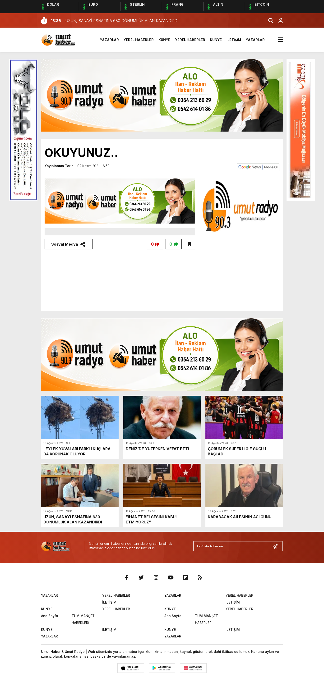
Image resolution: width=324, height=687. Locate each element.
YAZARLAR (109, 40)
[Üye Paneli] (278, 20)
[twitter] (141, 577)
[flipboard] (185, 577)
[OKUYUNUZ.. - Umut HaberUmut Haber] (64, 39)
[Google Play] (162, 668)
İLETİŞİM (234, 40)
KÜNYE (164, 40)
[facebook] (126, 577)
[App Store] (130, 668)
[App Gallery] (193, 668)
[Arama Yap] (268, 20)
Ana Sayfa (49, 616)
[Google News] (258, 167)
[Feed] (200, 577)
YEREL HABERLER (139, 40)
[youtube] (171, 577)
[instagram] (156, 577)
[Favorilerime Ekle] (189, 244)
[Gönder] (277, 546)
